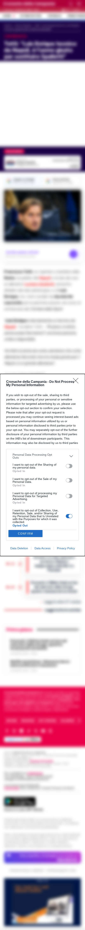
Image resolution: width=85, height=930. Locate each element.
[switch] (69, 466)
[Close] (77, 382)
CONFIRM (25, 533)
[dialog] (42, 465)
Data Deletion (19, 548)
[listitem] (42, 456)
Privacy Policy (66, 548)
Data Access (42, 548)
